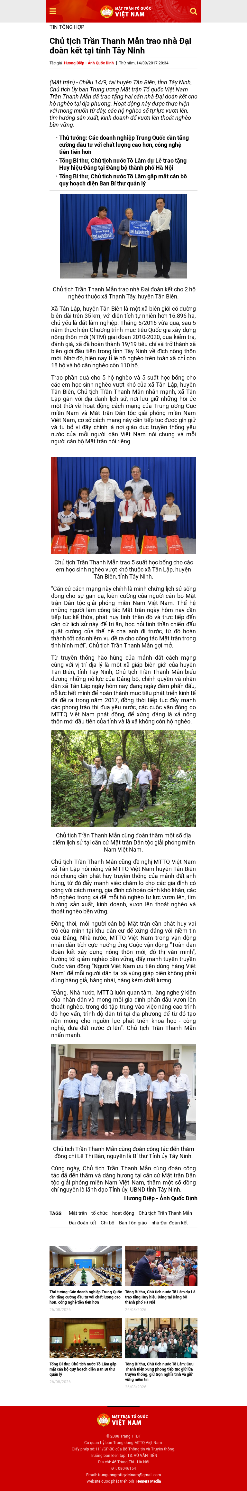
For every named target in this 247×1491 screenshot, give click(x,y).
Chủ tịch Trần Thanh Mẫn (165, 1213)
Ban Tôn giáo (133, 1223)
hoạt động (123, 1213)
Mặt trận (78, 1213)
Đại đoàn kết (82, 1223)
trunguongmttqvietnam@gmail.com (129, 1475)
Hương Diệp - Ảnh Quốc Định (89, 63)
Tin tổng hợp (67, 27)
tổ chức (99, 1213)
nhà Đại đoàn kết (169, 1223)
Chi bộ (107, 1223)
